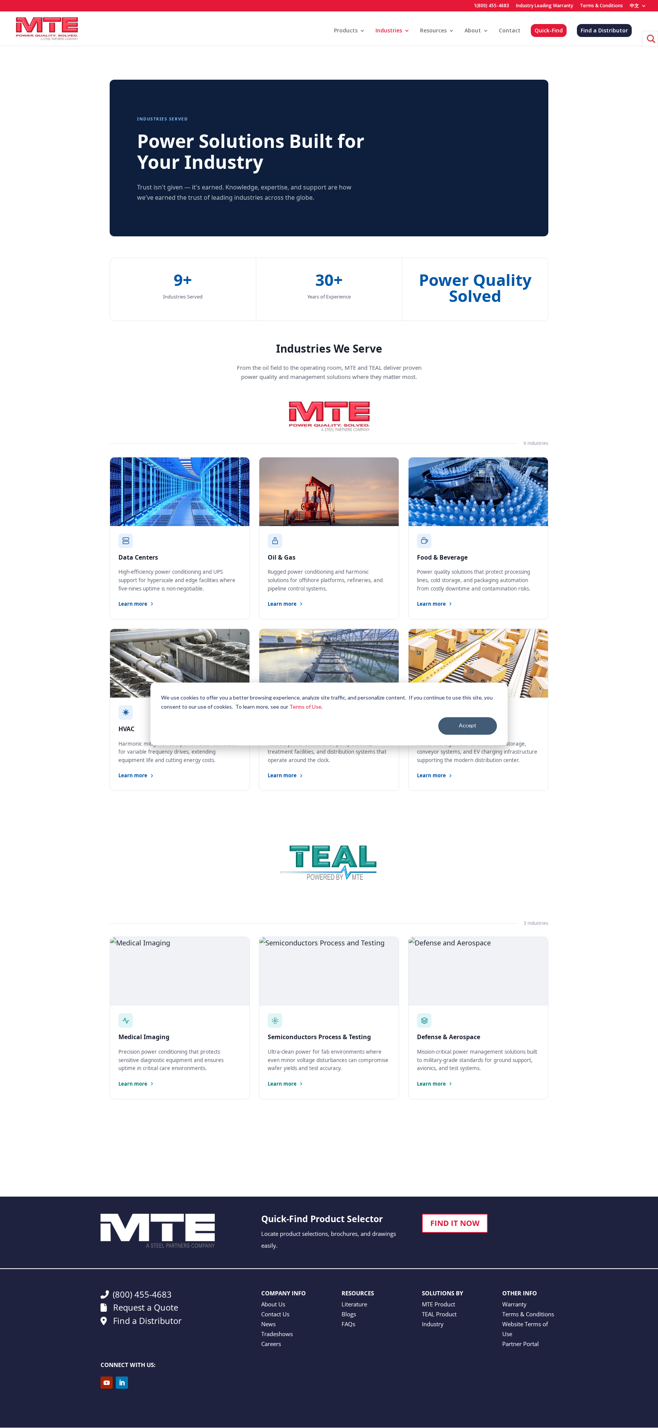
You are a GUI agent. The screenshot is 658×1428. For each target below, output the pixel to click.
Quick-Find (549, 30)
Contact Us (275, 1314)
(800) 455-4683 (142, 1294)
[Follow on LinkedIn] (122, 1383)
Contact (510, 31)
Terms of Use (305, 707)
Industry (433, 1324)
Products (346, 31)
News (268, 1324)
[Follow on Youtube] (107, 1383)
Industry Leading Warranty (544, 6)
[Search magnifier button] (650, 39)
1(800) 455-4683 (491, 6)
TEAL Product (439, 1314)
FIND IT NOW (454, 1223)
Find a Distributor (604, 30)
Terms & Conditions (601, 6)
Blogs (349, 1314)
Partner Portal (520, 1344)
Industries (388, 31)
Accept (467, 725)
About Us (273, 1304)
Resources (433, 31)
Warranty (514, 1304)
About (473, 31)
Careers (271, 1344)
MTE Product (438, 1304)
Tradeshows (277, 1334)
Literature (354, 1304)
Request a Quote (144, 1307)
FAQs (348, 1324)
